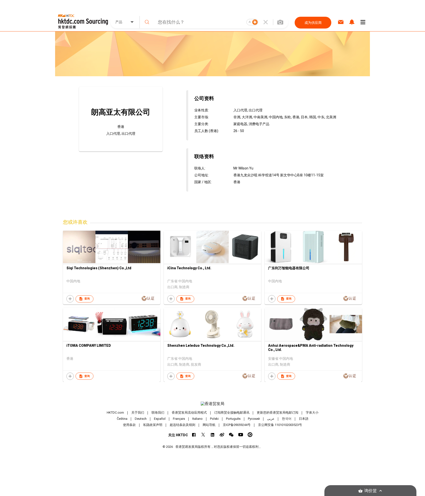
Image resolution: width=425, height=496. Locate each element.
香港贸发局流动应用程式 (189, 412)
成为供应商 (313, 23)
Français (179, 419)
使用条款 (129, 425)
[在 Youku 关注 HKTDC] (250, 434)
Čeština (122, 419)
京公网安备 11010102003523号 (280, 425)
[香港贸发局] (212, 404)
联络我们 (158, 412)
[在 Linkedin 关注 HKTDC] (212, 434)
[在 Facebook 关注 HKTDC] (194, 434)
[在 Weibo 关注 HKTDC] (222, 434)
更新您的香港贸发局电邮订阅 (277, 412)
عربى (270, 419)
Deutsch (141, 419)
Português (233, 419)
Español (160, 419)
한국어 (286, 419)
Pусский (254, 419)
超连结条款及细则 (182, 425)
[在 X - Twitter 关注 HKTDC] (203, 434)
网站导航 (209, 425)
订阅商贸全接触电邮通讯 (231, 412)
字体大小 (312, 412)
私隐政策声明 (152, 425)
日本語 (303, 419)
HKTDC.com (115, 412)
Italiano (197, 419)
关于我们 (137, 412)
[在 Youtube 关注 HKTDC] (240, 434)
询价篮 (370, 490)
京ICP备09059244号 (237, 425)
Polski (214, 419)
